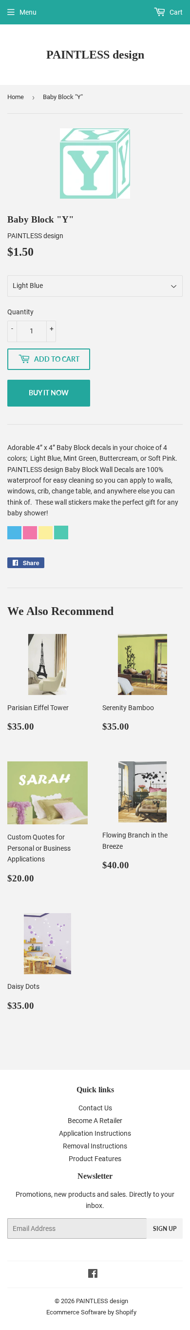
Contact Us (95, 1108)
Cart (175, 12)
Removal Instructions (95, 1146)
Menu (28, 12)
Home (15, 97)
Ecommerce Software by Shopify (91, 1312)
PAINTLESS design (95, 54)
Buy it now (49, 393)
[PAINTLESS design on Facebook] (93, 1275)
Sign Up (164, 1228)
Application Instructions (95, 1133)
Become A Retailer (95, 1121)
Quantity (20, 312)
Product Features (95, 1159)
